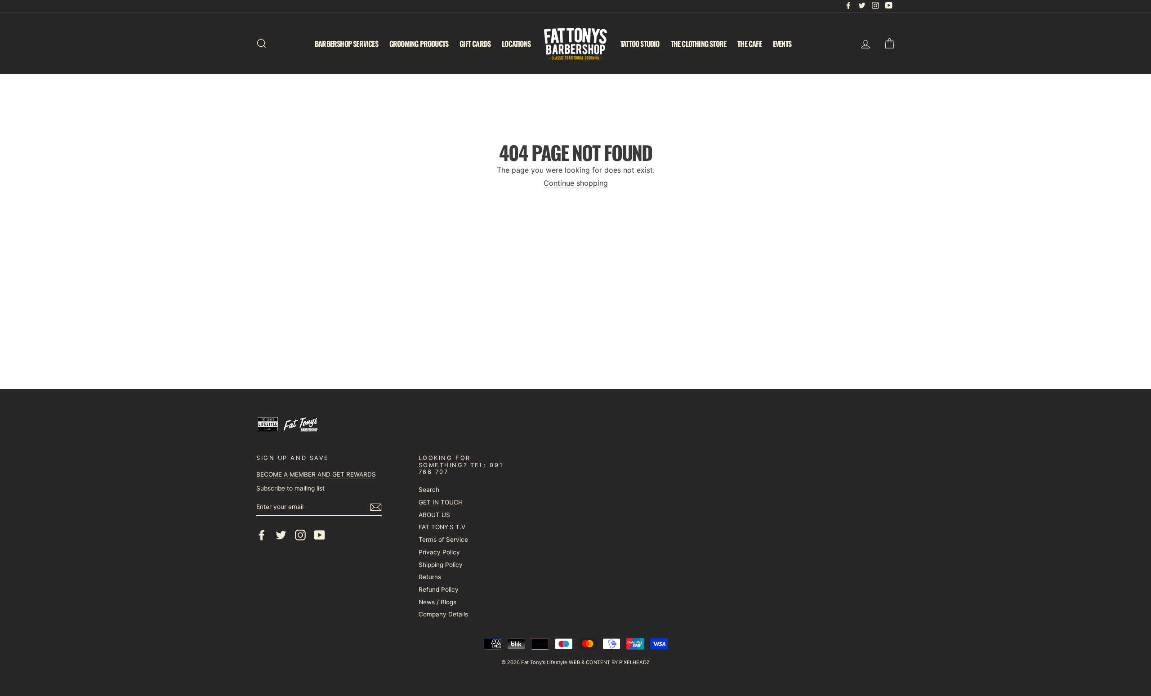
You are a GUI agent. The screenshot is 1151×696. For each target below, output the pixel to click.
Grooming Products (418, 43)
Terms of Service (443, 539)
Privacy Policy (439, 552)
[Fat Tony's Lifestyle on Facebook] (261, 535)
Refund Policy (439, 589)
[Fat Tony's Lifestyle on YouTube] (319, 535)
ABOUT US (434, 514)
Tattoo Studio (640, 43)
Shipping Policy (441, 564)
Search (429, 489)
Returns (430, 576)
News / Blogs (437, 602)
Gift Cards (475, 43)
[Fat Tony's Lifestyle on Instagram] (300, 535)
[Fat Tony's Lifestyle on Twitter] (281, 535)
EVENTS (782, 43)
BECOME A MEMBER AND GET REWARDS (316, 474)
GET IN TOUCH (441, 502)
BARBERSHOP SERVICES (346, 43)
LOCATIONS (516, 43)
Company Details (443, 614)
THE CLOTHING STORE (699, 43)
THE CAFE (749, 43)
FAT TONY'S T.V (442, 527)
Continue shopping (576, 183)
